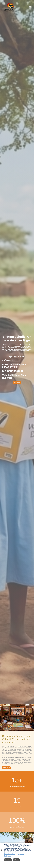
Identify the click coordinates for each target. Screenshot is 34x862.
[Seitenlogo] (9, 7)
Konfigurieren (7, 856)
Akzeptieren (8, 859)
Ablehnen (16, 859)
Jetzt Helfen (17, 382)
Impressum (21, 854)
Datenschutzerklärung (9, 854)
